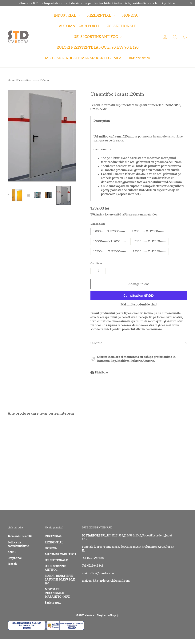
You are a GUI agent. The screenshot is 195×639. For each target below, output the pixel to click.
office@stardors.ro (101, 573)
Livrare (109, 214)
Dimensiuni (97, 223)
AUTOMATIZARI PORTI (79, 26)
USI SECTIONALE (121, 26)
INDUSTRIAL (65, 15)
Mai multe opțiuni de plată (139, 304)
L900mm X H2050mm (148, 231)
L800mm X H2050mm (109, 231)
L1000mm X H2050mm (109, 241)
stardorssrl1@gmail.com (113, 580)
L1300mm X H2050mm (149, 251)
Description (102, 121)
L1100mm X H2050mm (149, 241)
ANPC (11, 552)
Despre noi (15, 558)
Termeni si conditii (20, 536)
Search (12, 563)
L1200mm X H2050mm (109, 251)
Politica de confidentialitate (18, 544)
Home (11, 80)
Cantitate (96, 263)
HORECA (130, 15)
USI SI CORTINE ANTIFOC (96, 37)
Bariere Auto (139, 58)
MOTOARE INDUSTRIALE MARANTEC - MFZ (83, 58)
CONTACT (96, 342)
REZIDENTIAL (99, 15)
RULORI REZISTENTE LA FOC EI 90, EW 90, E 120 (98, 47)
